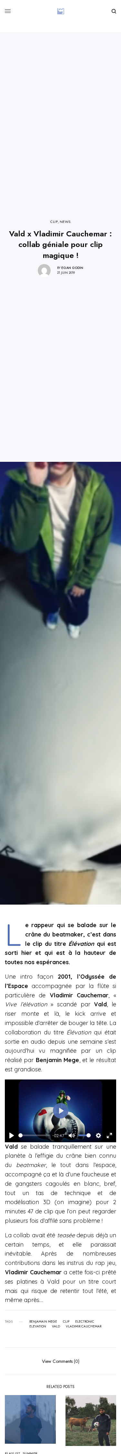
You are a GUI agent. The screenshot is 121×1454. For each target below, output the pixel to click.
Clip (66, 1321)
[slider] (34, 1135)
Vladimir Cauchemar (83, 1326)
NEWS (65, 221)
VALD (56, 1326)
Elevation (37, 1326)
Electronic (84, 1321)
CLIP (54, 221)
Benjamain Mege (43, 1321)
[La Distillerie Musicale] (61, 11)
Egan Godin (72, 267)
